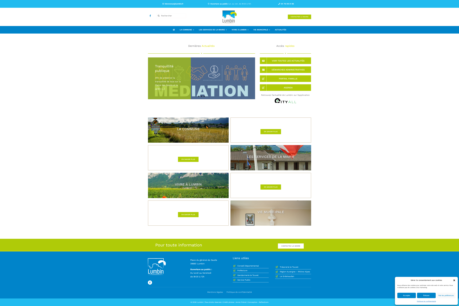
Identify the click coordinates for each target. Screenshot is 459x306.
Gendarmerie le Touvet (248, 275)
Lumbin (200, 302)
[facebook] (150, 16)
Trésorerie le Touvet (289, 267)
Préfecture (242, 270)
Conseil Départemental (248, 266)
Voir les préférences (446, 295)
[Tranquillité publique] (201, 90)
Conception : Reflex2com (258, 302)
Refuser (426, 295)
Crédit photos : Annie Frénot (234, 302)
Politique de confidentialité (426, 301)
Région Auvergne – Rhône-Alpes (295, 272)
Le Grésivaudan (287, 276)
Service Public (243, 280)
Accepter (406, 295)
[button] (454, 280)
